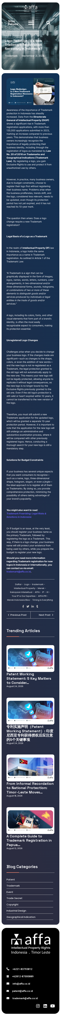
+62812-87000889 (23, 976)
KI (48, 592)
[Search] (48, 22)
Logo (27, 584)
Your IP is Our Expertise (24, 596)
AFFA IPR (43, 596)
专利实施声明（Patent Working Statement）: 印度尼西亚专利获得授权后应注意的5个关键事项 (30, 733)
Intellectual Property (25, 588)
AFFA (38, 592)
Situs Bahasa (13, 22)
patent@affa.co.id (22, 991)
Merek (42, 588)
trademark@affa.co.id (25, 998)
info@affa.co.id (21, 983)
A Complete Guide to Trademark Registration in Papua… (29, 840)
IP (44, 592)
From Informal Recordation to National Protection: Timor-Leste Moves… (30, 787)
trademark (38, 584)
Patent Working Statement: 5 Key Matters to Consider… (29, 678)
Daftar (19, 584)
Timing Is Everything (42, 599)
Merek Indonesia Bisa (19, 599)
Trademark (11, 55)
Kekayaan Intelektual (22, 592)
